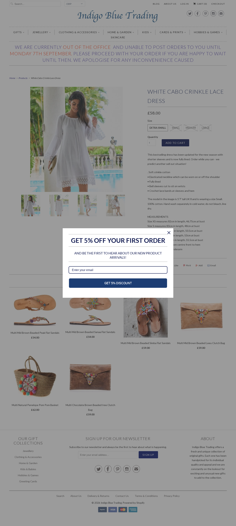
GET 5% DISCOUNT (118, 283)
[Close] (168, 232)
